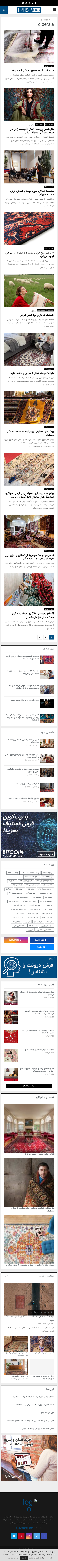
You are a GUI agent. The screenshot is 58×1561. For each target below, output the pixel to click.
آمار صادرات (47, 885)
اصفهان (31, 889)
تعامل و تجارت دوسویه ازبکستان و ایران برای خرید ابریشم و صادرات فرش (29, 557)
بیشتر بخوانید (13, 1558)
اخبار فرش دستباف (45, 889)
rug (12, 881)
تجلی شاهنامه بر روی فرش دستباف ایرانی (38, 1428)
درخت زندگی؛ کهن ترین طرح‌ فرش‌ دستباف (17, 1354)
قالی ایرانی (38, 922)
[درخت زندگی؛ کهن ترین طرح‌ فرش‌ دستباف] (16, 1344)
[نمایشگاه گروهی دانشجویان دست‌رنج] (11, 1055)
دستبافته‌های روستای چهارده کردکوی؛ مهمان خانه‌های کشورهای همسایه (37, 1070)
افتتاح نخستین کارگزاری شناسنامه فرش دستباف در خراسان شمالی (32, 615)
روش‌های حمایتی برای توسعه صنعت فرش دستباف (30, 433)
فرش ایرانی (47, 918)
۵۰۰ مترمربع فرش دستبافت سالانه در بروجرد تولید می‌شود (29, 255)
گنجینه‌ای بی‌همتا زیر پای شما (27, 783)
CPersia (13, 873)
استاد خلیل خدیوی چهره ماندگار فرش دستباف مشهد (33, 1404)
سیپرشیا (48, 905)
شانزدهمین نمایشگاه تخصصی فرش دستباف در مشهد (37, 993)
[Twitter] (37, 1536)
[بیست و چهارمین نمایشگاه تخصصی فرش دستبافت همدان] (11, 1036)
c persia (47, 877)
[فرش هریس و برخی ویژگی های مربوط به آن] (42, 1367)
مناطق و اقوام (39, 124)
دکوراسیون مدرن (46, 901)
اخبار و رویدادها (48, 66)
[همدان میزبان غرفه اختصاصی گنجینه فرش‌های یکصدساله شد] (11, 1017)
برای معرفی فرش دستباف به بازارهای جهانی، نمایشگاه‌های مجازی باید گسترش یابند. (29, 495)
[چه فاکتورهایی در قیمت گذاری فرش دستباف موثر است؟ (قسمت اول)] (29, 1299)
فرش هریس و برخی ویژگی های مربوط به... (43, 1377)
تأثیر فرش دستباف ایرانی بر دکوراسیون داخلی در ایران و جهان (22, 756)
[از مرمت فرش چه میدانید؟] (42, 1344)
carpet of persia (30, 873)
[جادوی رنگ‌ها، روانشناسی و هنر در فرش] (47, 802)
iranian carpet (44, 881)
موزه (27, 922)
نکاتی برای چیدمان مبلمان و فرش (39, 1154)
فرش (20, 914)
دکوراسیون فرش (22, 897)
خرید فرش (30, 893)
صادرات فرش (35, 909)
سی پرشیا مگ (34, 905)
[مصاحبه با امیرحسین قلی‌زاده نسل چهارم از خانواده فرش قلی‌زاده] (47, 674)
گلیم (30, 930)
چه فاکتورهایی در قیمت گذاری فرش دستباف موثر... (29, 1318)
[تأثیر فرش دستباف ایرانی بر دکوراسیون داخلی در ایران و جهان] (47, 758)
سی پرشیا (13, 901)
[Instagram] (29, 1536)
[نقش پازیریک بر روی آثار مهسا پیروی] (47, 703)
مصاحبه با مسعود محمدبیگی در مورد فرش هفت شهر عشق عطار (22, 657)
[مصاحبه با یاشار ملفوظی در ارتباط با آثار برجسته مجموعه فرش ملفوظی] (47, 689)
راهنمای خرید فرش (29, 901)
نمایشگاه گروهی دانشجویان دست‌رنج (39, 1049)
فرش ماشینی (18, 918)
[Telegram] (14, 1536)
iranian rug (26, 881)
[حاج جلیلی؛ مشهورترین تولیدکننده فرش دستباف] (16, 1367)
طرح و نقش (33, 914)
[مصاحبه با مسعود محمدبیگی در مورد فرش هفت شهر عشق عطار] (47, 660)
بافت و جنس (41, 310)
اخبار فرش (17, 885)
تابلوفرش (19, 889)
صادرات (48, 909)
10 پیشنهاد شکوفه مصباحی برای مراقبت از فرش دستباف (32, 1209)
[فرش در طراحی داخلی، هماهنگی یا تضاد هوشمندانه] (47, 743)
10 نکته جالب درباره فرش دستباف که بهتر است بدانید (33, 1396)
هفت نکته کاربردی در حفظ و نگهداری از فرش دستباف (30, 1265)
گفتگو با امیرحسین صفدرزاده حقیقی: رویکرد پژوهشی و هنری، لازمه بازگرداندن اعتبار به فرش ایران (22, 717)
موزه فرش (17, 922)
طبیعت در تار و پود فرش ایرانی (37, 315)
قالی (49, 922)
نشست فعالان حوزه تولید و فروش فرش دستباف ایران (32, 193)
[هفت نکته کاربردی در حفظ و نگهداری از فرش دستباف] (29, 1239)
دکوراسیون (37, 897)
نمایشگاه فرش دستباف (44, 930)
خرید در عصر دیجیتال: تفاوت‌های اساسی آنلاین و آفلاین (23, 770)
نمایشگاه (33, 926)
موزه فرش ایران (46, 926)
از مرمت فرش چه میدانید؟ (43, 1352)
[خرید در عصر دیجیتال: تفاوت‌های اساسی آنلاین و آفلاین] (47, 772)
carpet (47, 873)
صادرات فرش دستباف (18, 909)
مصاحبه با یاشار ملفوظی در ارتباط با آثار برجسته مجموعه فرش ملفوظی (24, 687)
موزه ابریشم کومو (47, 1412)
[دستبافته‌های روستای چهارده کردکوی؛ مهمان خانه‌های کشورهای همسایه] (11, 1074)
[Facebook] (44, 1536)
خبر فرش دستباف (46, 893)
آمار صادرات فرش (32, 885)
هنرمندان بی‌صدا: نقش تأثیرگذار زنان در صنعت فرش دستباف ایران (32, 131)
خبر (8, 889)
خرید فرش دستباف (15, 893)
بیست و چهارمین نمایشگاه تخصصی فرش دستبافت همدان (38, 1031)
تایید (24, 1558)
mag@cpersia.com (24, 1528)
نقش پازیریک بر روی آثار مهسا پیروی (25, 700)
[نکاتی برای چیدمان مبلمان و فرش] (29, 1128)
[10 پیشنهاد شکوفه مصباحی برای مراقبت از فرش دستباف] (29, 1182)
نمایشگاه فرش (19, 926)
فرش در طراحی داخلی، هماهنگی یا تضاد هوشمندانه (23, 741)
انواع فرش (50, 310)
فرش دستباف (32, 918)
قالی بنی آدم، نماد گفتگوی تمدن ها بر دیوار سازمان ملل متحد (30, 1420)
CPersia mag (31, 877)
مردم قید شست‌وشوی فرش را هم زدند (32, 70)
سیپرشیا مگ (19, 905)
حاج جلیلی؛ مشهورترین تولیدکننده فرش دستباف (19, 1377)
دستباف (48, 897)
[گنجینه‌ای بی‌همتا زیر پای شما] (47, 787)
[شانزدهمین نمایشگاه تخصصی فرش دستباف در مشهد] (11, 998)
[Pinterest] (21, 1536)
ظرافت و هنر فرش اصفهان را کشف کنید (32, 373)
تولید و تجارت (49, 124)
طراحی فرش (47, 914)
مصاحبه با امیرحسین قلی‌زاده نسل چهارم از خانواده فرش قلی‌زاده (22, 672)
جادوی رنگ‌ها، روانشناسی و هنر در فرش (23, 798)
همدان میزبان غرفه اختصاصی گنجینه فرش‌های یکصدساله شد (39, 1012)
